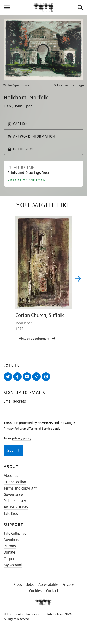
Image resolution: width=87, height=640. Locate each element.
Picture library (15, 501)
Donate (9, 552)
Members (11, 540)
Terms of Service (40, 428)
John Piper (23, 106)
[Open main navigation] (16, 7)
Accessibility (48, 584)
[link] (26, 85)
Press (17, 584)
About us (11, 475)
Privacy (68, 584)
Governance (13, 494)
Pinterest (47, 380)
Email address (15, 401)
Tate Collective (15, 533)
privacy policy (21, 438)
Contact (52, 591)
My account (13, 565)
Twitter (9, 380)
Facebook (18, 380)
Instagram (37, 380)
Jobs (30, 584)
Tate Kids (11, 513)
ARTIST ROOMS (16, 507)
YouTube (28, 380)
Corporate (11, 559)
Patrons (10, 546)
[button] (80, 7)
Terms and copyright (20, 488)
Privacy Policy (13, 428)
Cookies (35, 591)
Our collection (15, 482)
